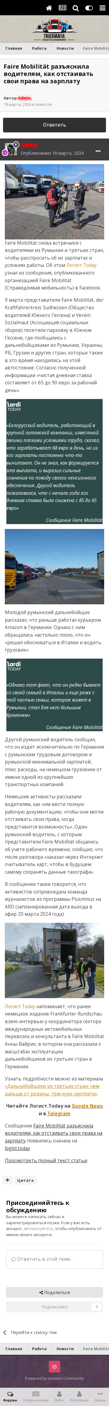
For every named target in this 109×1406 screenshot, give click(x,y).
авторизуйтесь (38, 1228)
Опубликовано (52, 153)
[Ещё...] (98, 151)
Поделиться (56, 1292)
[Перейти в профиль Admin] (11, 149)
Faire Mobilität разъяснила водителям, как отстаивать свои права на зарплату (53, 1133)
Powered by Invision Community (54, 1378)
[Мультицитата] (7, 1180)
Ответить (54, 125)
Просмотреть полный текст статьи (46, 1160)
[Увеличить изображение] (54, 201)
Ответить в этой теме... (44, 1259)
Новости (43, 104)
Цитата (25, 1180)
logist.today (17, 1148)
